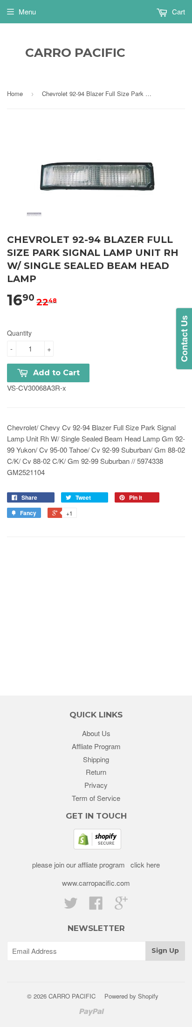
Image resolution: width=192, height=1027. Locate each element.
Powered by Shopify (131, 996)
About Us (96, 733)
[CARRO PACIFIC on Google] (121, 905)
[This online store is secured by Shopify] (97, 846)
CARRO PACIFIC (75, 52)
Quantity (19, 333)
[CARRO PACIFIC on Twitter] (71, 905)
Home (15, 93)
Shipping (96, 759)
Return (96, 772)
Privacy (96, 785)
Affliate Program (96, 746)
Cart (177, 11)
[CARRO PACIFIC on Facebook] (96, 905)
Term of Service (96, 798)
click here (144, 864)
